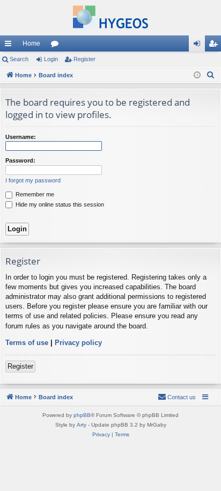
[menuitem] (211, 75)
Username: (20, 137)
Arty (81, 425)
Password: (20, 160)
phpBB (82, 415)
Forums (57, 46)
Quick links (10, 46)
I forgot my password (33, 180)
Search (19, 59)
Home (31, 43)
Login (51, 59)
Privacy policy (78, 343)
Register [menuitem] (215, 46)
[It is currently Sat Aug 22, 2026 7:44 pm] (197, 75)
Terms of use (26, 343)
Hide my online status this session (59, 204)
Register (84, 59)
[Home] (110, 17)
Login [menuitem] (199, 46)
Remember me (34, 194)
